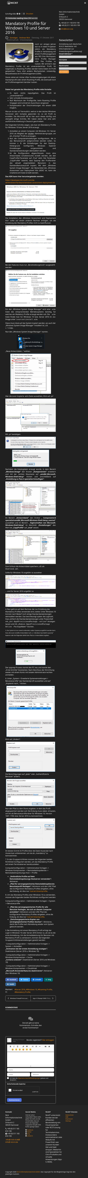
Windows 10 (32, 989)
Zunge (23, 1049)
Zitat (45, 1046)
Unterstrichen (17, 1046)
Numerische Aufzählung (36, 1046)
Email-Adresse (65, 54)
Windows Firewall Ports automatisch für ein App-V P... (20, 998)
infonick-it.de (67, 29)
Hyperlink (23, 1046)
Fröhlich (12, 1049)
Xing (49, 980)
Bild (27, 1046)
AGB (66, 1117)
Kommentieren (14, 1100)
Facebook (12, 980)
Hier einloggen (48, 1040)
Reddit (11, 984)
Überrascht (20, 1049)
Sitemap (68, 1121)
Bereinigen (49, 1046)
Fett (10, 1046)
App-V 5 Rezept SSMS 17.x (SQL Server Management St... (44, 998)
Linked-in (30, 1136)
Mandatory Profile (23, 992)
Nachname (63, 65)
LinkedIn (37, 980)
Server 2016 (20, 989)
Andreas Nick (24, 37)
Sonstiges (14, 38)
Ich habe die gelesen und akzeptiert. (29, 1079)
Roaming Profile (45, 989)
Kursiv (14, 1046)
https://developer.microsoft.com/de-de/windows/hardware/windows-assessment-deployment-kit (30, 181)
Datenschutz (69, 1115)
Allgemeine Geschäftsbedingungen (29, 1078)
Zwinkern (30, 1049)
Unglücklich (27, 1049)
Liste (40, 1046)
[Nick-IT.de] (12, 3)
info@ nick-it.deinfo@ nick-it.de (11, 1140)
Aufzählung (32, 1046)
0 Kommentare (26, 40)
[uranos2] (19, 52)
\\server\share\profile (38, 891)
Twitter (25, 980)
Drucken (29, 13)
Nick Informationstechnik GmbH (28, 1172)
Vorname (63, 60)
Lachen (16, 1049)
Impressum (69, 1119)
